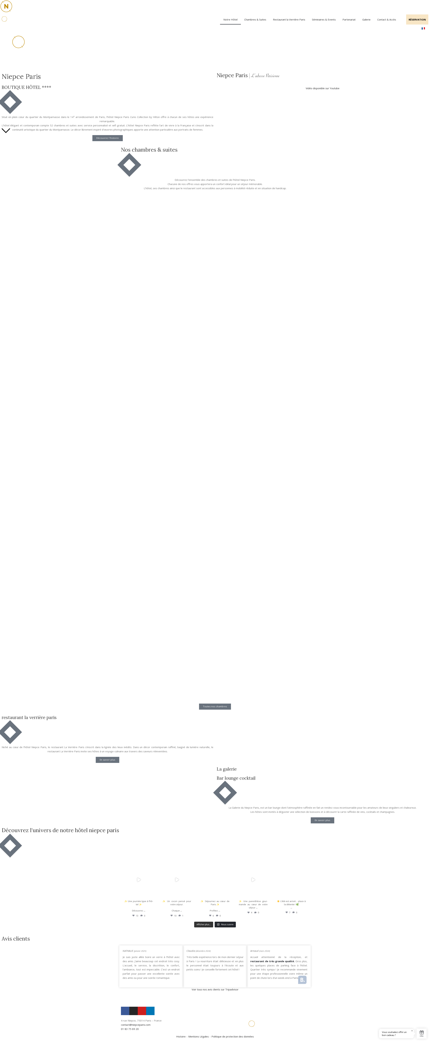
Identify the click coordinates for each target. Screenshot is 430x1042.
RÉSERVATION (417, 19)
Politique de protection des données (232, 1036)
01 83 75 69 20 (130, 1029)
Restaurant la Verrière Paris (289, 19)
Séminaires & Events (324, 19)
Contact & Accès (386, 19)
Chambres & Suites (255, 19)
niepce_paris (138, 865)
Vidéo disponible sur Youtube (322, 88)
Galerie (366, 19)
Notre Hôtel (230, 19)
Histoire (181, 1036)
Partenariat (349, 19)
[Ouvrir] (138, 879)
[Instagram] (153, 894)
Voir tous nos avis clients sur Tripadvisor (215, 989)
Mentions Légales (198, 1036)
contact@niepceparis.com (135, 1024)
